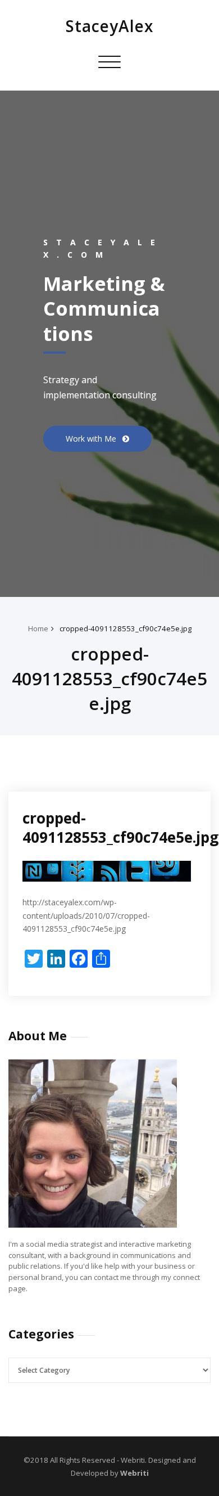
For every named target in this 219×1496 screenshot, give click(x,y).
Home (38, 628)
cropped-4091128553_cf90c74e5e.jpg (125, 628)
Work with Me (92, 438)
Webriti (133, 1473)
